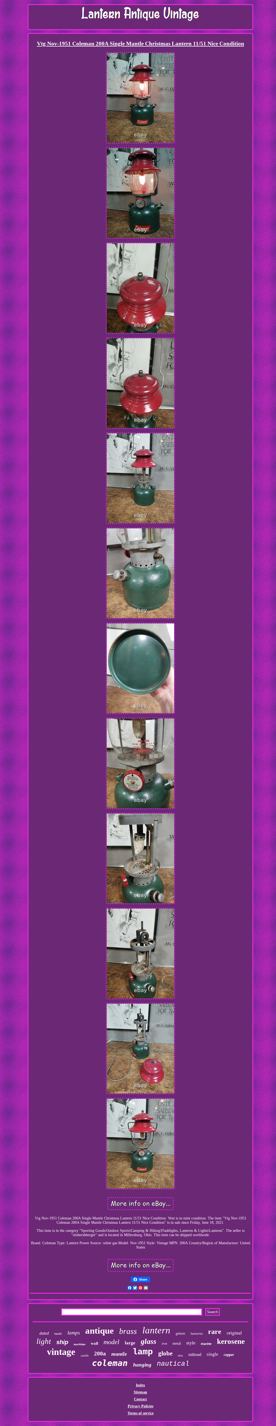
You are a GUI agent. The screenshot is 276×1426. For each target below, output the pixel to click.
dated (44, 1333)
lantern (156, 1330)
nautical (173, 1364)
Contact (140, 1399)
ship (62, 1342)
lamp (142, 1352)
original (234, 1332)
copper (229, 1355)
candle (85, 1355)
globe (165, 1353)
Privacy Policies (140, 1406)
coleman (110, 1363)
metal (176, 1343)
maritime (79, 1344)
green (180, 1333)
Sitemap (140, 1392)
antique (99, 1331)
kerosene (231, 1341)
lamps (73, 1333)
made (58, 1333)
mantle (119, 1354)
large (130, 1342)
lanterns (197, 1333)
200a (100, 1353)
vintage (61, 1352)
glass (148, 1341)
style (190, 1342)
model (111, 1341)
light (43, 1341)
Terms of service (140, 1413)
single (212, 1354)
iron (164, 1343)
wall (94, 1343)
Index (140, 1385)
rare (214, 1332)
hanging (142, 1365)
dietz (180, 1355)
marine (206, 1344)
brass (128, 1331)
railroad (194, 1354)
